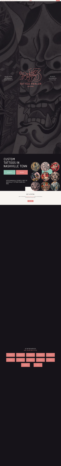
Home (1, 0)
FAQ (7, 0)
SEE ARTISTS (9, 172)
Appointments (10, 0)
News (14, 0)
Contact (5, 0)
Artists (3, 0)
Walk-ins (13, 0)
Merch (16, 0)
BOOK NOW (58, 0)
